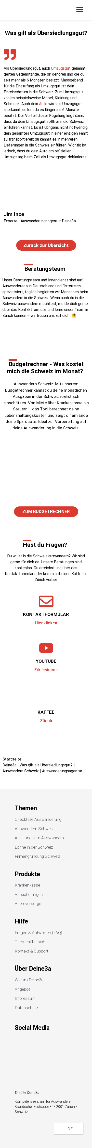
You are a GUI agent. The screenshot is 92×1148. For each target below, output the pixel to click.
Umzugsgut (61, 68)
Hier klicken (46, 622)
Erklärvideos (46, 669)
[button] (79, 9)
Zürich (46, 720)
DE (69, 1128)
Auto (43, 103)
